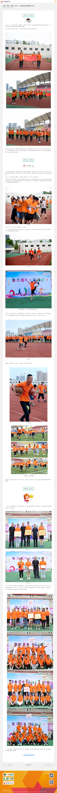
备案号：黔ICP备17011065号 (35, 791)
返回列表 (29, 764)
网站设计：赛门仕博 (43, 791)
